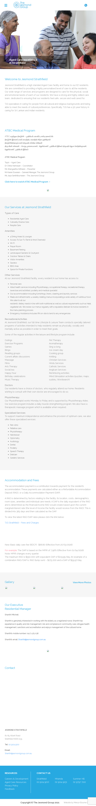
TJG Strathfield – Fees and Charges (22, 522)
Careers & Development (16, 779)
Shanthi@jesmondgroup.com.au (18, 753)
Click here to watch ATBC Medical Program (26, 181)
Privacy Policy (11, 785)
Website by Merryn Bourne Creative (79, 802)
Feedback (10, 789)
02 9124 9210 (14, 744)
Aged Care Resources (15, 782)
